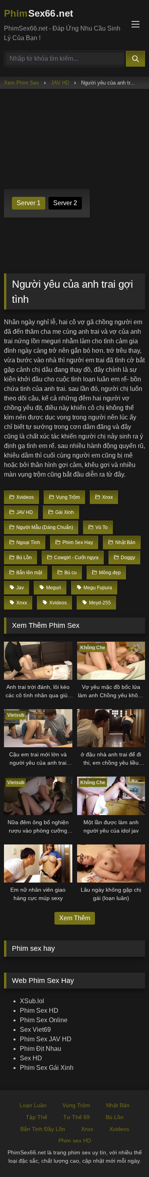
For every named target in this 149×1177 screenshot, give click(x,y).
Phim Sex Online (44, 1020)
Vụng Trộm (76, 1105)
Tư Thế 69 (76, 1117)
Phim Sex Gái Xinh (47, 1067)
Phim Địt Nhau (40, 1048)
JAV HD (60, 83)
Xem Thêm (74, 918)
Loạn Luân (32, 1105)
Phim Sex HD (39, 1010)
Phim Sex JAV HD (46, 1039)
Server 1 (29, 203)
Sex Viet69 (35, 1029)
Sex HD (31, 1058)
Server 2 (65, 203)
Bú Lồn (115, 1117)
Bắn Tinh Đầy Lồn (42, 1129)
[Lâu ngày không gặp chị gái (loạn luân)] (111, 863)
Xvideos (119, 1129)
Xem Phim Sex (21, 83)
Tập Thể (36, 1117)
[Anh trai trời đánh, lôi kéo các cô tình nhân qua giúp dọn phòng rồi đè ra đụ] (38, 661)
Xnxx (87, 1129)
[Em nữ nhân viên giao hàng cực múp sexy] (38, 863)
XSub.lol (32, 1001)
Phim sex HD (74, 1140)
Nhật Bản (118, 1105)
